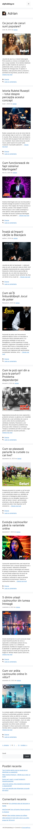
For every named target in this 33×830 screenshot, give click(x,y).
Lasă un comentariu (10, 82)
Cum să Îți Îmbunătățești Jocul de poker (14, 296)
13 (19, 745)
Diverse (6, 79)
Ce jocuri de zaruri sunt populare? (13, 24)
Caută (4, 753)
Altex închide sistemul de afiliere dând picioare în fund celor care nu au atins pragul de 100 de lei (15, 818)
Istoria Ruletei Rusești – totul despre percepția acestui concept (15, 95)
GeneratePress (26, 827)
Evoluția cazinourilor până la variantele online (15, 525)
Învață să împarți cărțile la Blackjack (14, 233)
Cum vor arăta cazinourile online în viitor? (14, 674)
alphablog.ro (8, 4)
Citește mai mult (7, 74)
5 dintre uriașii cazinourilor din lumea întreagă (16, 600)
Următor (24, 745)
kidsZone (5, 809)
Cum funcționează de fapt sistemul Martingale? (15, 166)
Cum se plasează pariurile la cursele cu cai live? (15, 452)
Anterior (5, 745)
